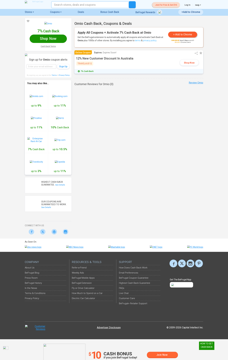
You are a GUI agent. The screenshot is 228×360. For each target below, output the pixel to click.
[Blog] (53, 231)
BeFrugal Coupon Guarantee (133, 277)
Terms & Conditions (35, 293)
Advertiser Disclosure (109, 327)
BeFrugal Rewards (145, 12)
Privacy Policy (64, 75)
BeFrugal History (33, 283)
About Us (29, 267)
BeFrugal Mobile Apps (83, 277)
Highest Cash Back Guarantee (134, 283)
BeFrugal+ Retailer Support (133, 303)
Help (197, 5)
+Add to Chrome (190, 12)
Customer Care (127, 298)
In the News (31, 288)
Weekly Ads (78, 272)
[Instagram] (64, 231)
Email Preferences (128, 272)
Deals (81, 12)
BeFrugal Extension (82, 283)
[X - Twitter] (42, 231)
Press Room (31, 277)
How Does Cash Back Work (133, 267)
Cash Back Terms (48, 46)
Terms (54, 75)
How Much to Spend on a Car (87, 293)
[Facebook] (30, 231)
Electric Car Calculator (83, 298)
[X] (182, 263)
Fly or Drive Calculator (83, 288)
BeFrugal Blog (32, 272)
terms (138, 40)
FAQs (121, 288)
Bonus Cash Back (109, 12)
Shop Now (189, 63)
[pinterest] (199, 263)
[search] (132, 4)
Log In (187, 5)
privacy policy (149, 40)
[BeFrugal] (36, 2)
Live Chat (124, 293)
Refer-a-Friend (79, 267)
